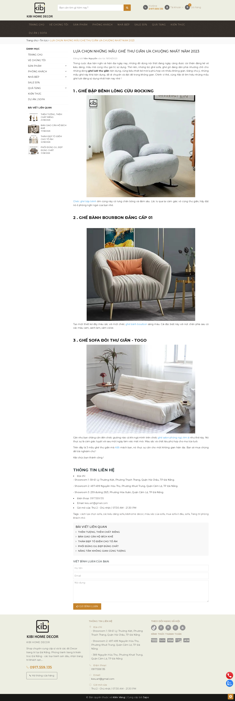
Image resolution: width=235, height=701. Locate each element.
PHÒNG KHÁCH (102, 24)
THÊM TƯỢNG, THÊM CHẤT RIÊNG (99, 532)
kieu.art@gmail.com (96, 503)
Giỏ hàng (196, 7)
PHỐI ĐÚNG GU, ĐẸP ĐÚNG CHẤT (98, 546)
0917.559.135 (156, 8)
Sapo (146, 697)
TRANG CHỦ (36, 24)
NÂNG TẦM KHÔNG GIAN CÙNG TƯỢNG (102, 550)
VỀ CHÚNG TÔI (58, 24)
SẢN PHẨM (80, 24)
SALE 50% (140, 24)
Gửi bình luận (88, 606)
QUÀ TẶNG (159, 24)
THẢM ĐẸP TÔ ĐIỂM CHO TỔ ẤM (98, 541)
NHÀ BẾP (124, 24)
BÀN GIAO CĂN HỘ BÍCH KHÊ (95, 536)
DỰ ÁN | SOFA (38, 33)
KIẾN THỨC (178, 24)
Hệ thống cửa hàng (42, 675)
